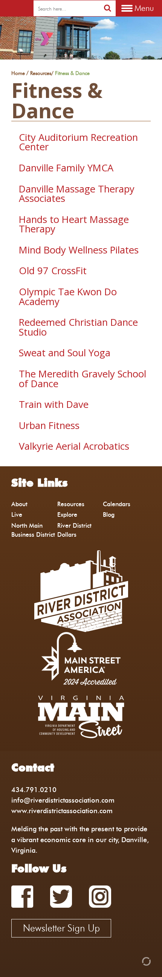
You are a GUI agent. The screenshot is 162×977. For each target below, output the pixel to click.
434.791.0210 (34, 790)
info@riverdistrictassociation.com (63, 800)
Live (16, 514)
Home (18, 73)
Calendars (116, 504)
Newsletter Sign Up (61, 928)
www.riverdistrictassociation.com (62, 811)
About (19, 504)
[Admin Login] (133, 960)
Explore (67, 514)
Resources (40, 73)
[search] (107, 8)
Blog (109, 514)
